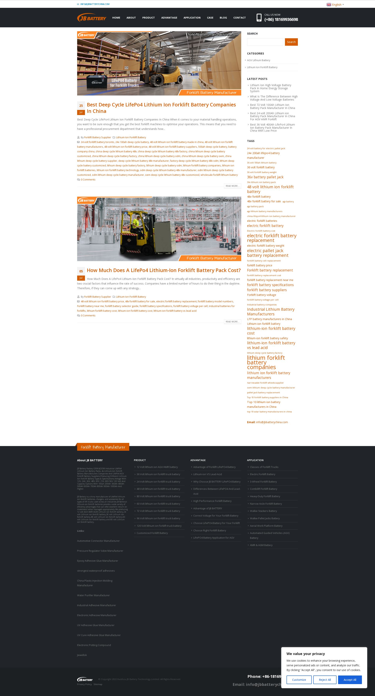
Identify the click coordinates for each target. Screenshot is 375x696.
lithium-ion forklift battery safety (267, 338)
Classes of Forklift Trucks (264, 467)
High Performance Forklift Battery (212, 501)
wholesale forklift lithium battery (219, 175)
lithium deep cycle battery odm (164, 165)
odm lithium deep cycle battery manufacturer (118, 175)
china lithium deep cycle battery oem (203, 156)
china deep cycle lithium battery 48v (116, 151)
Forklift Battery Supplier (97, 137)
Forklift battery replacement (270, 270)
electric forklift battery (265, 225)
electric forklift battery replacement (176, 301)
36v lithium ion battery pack (261, 182)
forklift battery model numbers (215, 301)
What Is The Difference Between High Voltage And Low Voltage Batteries (274, 98)
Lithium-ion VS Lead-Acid (207, 474)
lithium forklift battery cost (102, 310)
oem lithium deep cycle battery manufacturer (271, 387)
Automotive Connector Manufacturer (98, 541)
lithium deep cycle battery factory (126, 165)
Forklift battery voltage (261, 295)
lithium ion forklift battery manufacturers (268, 375)
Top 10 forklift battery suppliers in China (267, 397)
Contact (239, 17)
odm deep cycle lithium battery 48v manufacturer (168, 170)
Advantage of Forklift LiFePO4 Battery (214, 467)
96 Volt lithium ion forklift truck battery (158, 518)
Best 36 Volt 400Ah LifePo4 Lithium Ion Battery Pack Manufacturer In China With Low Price (272, 127)
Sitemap (98, 684)
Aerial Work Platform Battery (266, 525)
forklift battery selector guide (121, 306)
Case (210, 17)
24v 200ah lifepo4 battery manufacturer (263, 155)
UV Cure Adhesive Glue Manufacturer (99, 635)
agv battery (288, 201)
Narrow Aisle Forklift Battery (266, 503)
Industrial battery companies (262, 304)
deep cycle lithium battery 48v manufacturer (143, 160)
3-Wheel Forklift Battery (263, 481)
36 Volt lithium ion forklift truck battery (158, 474)
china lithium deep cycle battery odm (159, 156)
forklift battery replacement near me (270, 280)
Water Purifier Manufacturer (93, 595)
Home (116, 17)
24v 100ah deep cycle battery (132, 142)
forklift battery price (259, 265)
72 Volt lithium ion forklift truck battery (158, 511)
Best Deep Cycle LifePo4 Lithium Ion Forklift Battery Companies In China (161, 107)
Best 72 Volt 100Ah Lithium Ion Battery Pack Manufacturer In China (272, 106)
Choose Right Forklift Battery (209, 530)
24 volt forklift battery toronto (97, 142)
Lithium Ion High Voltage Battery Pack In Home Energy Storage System (270, 88)
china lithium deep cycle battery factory (114, 156)
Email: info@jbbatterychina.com (265, 684)
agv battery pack (255, 206)
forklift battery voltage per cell (190, 306)
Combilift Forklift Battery (263, 489)
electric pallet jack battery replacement (267, 252)
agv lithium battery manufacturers (264, 211)
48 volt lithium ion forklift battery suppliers (173, 146)
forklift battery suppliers (267, 289)
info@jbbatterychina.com (95, 4)
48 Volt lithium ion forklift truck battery (158, 489)
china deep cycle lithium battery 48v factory (162, 151)
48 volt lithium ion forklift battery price (125, 146)
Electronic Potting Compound (94, 645)
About (131, 17)
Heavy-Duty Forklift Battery (265, 496)
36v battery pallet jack (265, 177)
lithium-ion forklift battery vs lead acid (175, 310)
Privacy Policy (84, 684)
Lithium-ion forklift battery (263, 324)
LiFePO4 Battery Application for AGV (213, 537)
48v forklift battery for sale (140, 301)
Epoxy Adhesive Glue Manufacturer (97, 560)
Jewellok (82, 655)
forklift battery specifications (156, 306)
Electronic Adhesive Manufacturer (96, 615)
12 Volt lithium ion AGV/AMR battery (157, 467)
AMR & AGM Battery (261, 545)
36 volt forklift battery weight (262, 172)
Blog (223, 17)
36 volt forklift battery (261, 167)
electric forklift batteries (262, 221)
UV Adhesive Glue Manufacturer (95, 625)
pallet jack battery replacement (263, 392)
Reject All (325, 680)
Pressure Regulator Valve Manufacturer (100, 550)
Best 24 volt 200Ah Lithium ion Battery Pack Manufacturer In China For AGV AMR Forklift (272, 116)
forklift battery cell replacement (264, 260)
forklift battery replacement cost (264, 275)
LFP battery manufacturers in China (269, 319)
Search (252, 33)
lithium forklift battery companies (202, 165)
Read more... (232, 186)
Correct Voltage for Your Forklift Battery (215, 515)
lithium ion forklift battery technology (118, 170)
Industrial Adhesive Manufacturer (96, 605)
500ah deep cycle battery (212, 146)
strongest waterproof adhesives (96, 570)
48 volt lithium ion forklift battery (270, 189)
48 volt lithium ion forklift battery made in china (177, 142)
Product (148, 17)
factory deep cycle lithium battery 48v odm (194, 160)
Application (192, 17)
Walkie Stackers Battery (263, 511)
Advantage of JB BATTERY (207, 508)
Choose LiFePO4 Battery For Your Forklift (216, 523)
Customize (299, 680)
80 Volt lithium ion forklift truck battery (158, 496)
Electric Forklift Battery (262, 474)
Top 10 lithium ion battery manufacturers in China (263, 404)
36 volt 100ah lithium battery (261, 162)
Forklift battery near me (90, 306)
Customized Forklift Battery (152, 533)
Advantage (169, 17)
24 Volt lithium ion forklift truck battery (158, 481)
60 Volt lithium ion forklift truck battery (158, 503)
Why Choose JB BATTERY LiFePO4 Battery (216, 481)
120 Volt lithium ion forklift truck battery (159, 525)
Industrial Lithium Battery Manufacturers (271, 311)
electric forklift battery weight (265, 245)
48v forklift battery (259, 196)
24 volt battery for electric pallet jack (266, 148)
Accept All (350, 680)
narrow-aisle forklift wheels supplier (265, 382)
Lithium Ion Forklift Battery (131, 137)
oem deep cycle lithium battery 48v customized (172, 175)
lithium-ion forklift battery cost (135, 310)
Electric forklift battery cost (261, 230)
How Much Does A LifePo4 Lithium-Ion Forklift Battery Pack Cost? (164, 270)
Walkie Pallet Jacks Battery (265, 518)
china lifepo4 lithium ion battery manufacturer (271, 216)
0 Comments (88, 179)
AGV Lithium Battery (258, 60)
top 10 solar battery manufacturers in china (269, 411)
